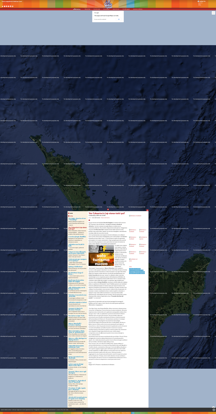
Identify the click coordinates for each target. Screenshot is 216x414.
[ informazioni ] (72, 409)
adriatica (131, 268)
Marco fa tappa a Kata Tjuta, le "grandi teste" (76, 331)
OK (119, 19)
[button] (108, 209)
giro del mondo (132, 270)
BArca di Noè (87, 9)
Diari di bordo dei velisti (100, 412)
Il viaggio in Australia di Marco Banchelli (77, 381)
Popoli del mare (116, 9)
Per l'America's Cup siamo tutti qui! (77, 228)
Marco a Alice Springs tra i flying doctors (77, 339)
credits (199, 5)
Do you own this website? (100, 19)
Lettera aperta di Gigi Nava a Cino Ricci (75, 365)
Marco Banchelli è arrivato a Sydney (74, 324)
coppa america (132, 273)
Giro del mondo (97, 9)
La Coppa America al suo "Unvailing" (77, 219)
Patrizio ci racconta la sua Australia (77, 295)
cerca (199, 4)
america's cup (140, 270)
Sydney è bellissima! (75, 266)
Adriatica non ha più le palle (76, 245)
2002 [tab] (71, 213)
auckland (131, 271)
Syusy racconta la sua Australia (76, 357)
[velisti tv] (201, 1)
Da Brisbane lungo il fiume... (75, 273)
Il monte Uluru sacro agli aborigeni (77, 372)
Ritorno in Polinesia (126, 412)
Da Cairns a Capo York (76, 316)
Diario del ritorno (105, 217)
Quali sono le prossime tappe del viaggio (76, 281)
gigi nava (136, 271)
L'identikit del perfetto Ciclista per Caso (76, 346)
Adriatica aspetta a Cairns (77, 302)
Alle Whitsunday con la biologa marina (76, 288)
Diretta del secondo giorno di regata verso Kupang (77, 398)
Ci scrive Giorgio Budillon (77, 236)
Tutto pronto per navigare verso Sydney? (77, 260)
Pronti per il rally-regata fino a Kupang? (77, 389)
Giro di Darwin (106, 9)
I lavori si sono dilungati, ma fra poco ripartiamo (77, 252)
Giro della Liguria (126, 9)
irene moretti (142, 271)
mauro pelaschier (141, 273)
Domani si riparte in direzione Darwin (75, 309)
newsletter (200, 2)
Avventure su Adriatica (137, 9)
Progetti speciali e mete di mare (113, 412)
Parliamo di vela (88, 412)
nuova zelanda (137, 268)
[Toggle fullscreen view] (213, 13)
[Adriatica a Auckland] (135, 215)
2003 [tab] (71, 216)
